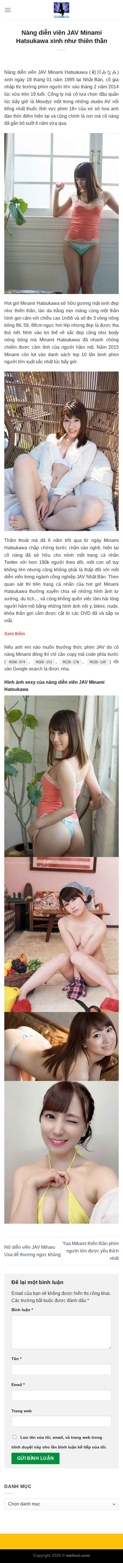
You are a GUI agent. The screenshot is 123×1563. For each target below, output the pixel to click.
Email (18, 1384)
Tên (16, 1358)
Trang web (21, 1411)
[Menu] (7, 10)
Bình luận (22, 1309)
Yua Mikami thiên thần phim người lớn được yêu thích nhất (91, 1250)
